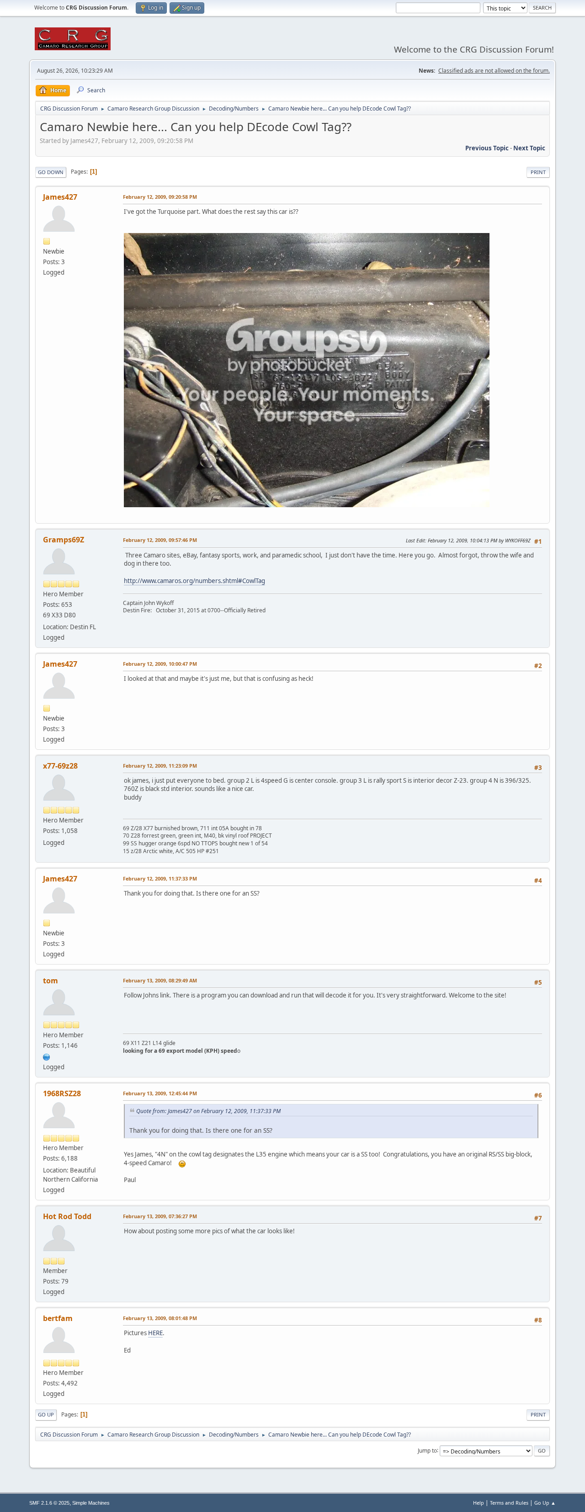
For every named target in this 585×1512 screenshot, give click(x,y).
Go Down (51, 172)
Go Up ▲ (545, 1502)
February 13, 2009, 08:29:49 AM (160, 980)
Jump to (427, 1450)
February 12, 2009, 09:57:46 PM (160, 539)
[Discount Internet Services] (46, 1056)
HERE (155, 1333)
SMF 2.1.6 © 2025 (49, 1503)
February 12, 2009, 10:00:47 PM (160, 663)
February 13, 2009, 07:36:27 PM (160, 1216)
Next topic (529, 148)
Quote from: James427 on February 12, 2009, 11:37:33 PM (208, 1111)
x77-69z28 (60, 766)
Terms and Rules (509, 1502)
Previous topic (487, 148)
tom (50, 981)
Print (538, 172)
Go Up (46, 1414)
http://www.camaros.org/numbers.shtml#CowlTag (194, 581)
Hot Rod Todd (67, 1216)
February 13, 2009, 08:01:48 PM (160, 1318)
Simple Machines (91, 1503)
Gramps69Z (63, 540)
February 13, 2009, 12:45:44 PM (160, 1093)
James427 (60, 197)
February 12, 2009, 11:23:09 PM (160, 765)
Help (478, 1502)
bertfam (58, 1318)
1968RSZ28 (62, 1093)
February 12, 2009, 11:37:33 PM (160, 878)
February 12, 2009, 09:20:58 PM (160, 196)
